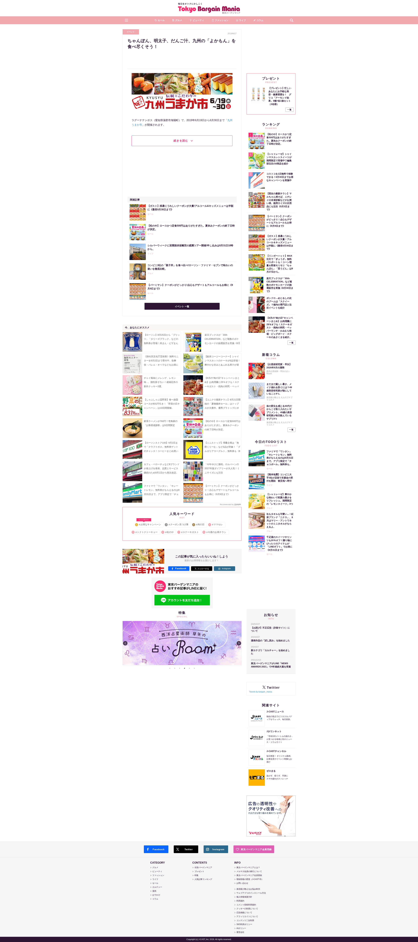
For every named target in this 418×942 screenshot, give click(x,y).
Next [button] (238, 643)
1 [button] (169, 668)
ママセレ (216, 524)
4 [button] (184, 668)
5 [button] (189, 668)
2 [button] (174, 668)
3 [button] (179, 668)
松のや (168, 532)
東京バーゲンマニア (209, 8)
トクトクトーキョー (145, 532)
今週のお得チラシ (215, 532)
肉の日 (198, 524)
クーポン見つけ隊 (177, 524)
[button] (126, 20)
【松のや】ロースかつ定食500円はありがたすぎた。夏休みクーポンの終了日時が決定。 (223, 425)
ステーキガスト (189, 532)
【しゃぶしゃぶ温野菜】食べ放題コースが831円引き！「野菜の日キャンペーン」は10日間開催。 (162, 403)
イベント (131, 32)
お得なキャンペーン (148, 524)
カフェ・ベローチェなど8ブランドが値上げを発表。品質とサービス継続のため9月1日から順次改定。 (161, 468)
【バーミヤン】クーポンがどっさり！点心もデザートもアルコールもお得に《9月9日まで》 (222, 490)
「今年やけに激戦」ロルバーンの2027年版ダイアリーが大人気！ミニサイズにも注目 (222, 468)
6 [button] (194, 668)
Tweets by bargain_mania (260, 692)
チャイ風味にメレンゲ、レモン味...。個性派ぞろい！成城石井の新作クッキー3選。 (161, 382)
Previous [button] (125, 643)
